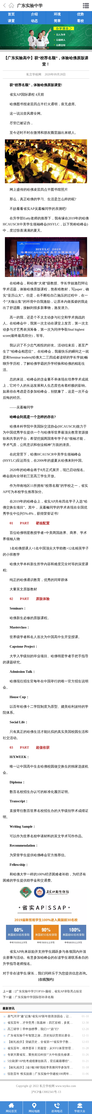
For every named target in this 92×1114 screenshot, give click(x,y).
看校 (80, 21)
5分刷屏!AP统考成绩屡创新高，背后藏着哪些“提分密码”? (45, 1061)
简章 (57, 21)
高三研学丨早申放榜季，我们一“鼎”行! (33, 1029)
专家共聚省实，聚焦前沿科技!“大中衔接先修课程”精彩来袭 (46, 1054)
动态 (34, 21)
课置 (11, 21)
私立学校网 (33, 74)
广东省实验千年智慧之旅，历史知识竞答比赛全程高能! (43, 1035)
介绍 (34, 14)
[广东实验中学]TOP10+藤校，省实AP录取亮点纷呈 (48, 991)
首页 (11, 14)
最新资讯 (9, 1008)
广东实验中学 (30, 5)
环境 (57, 14)
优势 (80, 14)
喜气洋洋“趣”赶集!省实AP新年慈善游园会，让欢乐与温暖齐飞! (49, 1016)
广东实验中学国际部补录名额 (34, 997)
